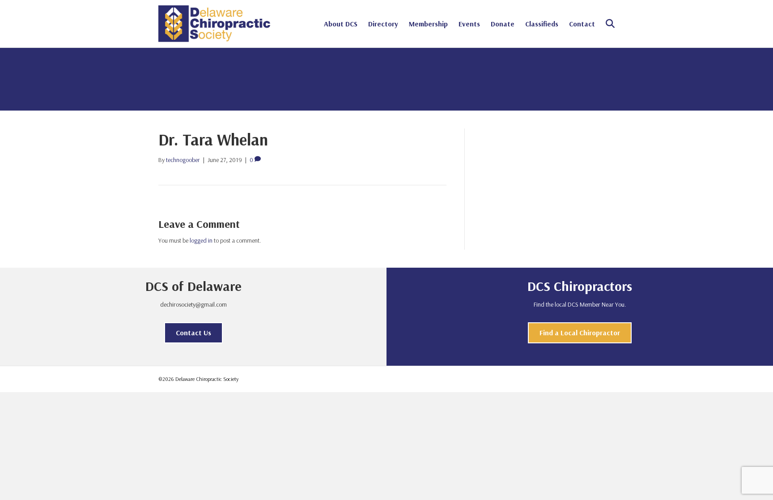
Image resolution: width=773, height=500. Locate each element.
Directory (383, 23)
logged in (201, 240)
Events (469, 23)
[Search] (607, 23)
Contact (582, 23)
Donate (502, 23)
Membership (428, 23)
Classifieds (541, 23)
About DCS (340, 23)
